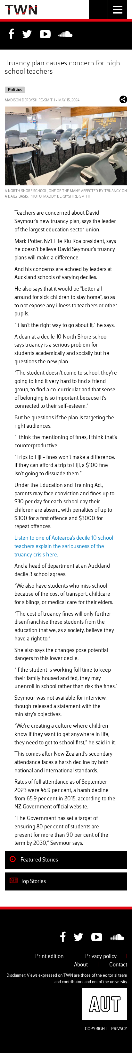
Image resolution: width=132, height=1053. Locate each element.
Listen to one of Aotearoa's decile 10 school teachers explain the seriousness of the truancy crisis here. (63, 546)
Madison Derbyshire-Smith (30, 100)
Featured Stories (38, 860)
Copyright (96, 1029)
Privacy (119, 1029)
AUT (122, 992)
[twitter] (27, 35)
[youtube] (45, 35)
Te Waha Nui (21, 9)
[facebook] (11, 35)
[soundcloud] (65, 35)
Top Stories (32, 881)
